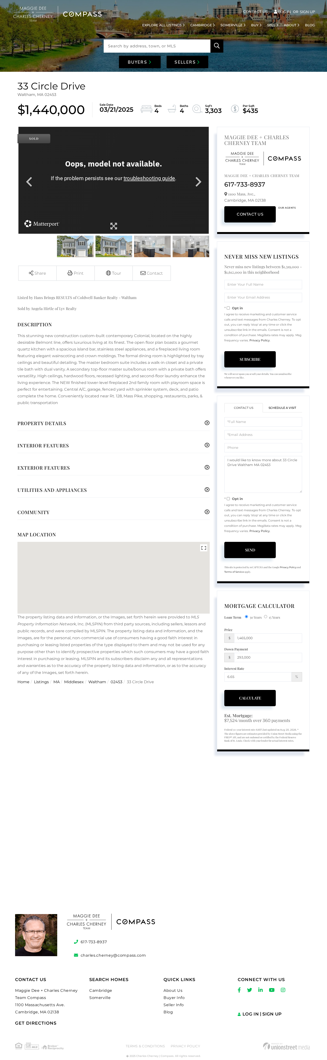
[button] (216, 46)
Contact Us (255, 11)
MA (56, 682)
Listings (41, 682)
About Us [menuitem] (173, 990)
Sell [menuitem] (271, 25)
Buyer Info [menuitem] (174, 997)
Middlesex (74, 682)
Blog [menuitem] (310, 25)
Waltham (97, 682)
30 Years (256, 617)
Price (228, 629)
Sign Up (307, 12)
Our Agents (287, 207)
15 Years (274, 617)
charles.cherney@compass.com (113, 955)
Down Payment (236, 649)
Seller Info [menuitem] (174, 1005)
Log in (284, 12)
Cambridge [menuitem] (201, 25)
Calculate (250, 697)
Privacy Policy (259, 340)
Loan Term (232, 617)
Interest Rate (234, 668)
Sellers (186, 62)
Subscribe (250, 359)
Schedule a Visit (282, 408)
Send (250, 549)
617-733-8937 (244, 184)
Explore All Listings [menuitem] (162, 25)
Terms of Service (234, 571)
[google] (163, 843)
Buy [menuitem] (255, 25)
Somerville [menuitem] (231, 25)
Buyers (138, 62)
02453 (116, 682)
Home (23, 682)
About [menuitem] (290, 25)
